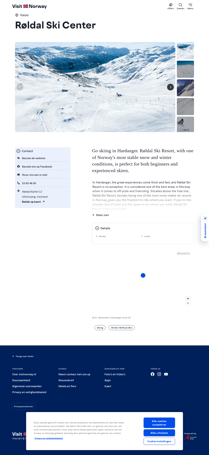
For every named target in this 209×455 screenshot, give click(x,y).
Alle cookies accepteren (159, 422)
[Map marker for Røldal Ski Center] (143, 275)
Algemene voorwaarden (27, 386)
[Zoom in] (188, 298)
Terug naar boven (25, 356)
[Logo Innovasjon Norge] (190, 437)
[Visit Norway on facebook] (152, 374)
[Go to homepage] (34, 6)
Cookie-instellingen (159, 441)
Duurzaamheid (21, 380)
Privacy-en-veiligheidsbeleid (49, 438)
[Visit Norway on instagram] (159, 374)
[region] (104, 431)
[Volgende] (170, 87)
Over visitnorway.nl (24, 374)
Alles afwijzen (159, 432)
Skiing (100, 327)
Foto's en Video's (114, 374)
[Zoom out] (188, 303)
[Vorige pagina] (20, 87)
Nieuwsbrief (66, 380)
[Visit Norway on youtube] (166, 374)
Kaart (107, 386)
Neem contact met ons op (74, 374)
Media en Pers (67, 386)
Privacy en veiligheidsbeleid (29, 392)
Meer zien (102, 215)
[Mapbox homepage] (183, 253)
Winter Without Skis (121, 327)
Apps (107, 380)
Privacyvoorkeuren (23, 406)
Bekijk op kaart (31, 201)
